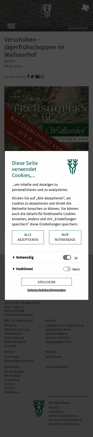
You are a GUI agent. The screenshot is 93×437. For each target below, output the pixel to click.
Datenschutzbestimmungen (46, 290)
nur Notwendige (65, 237)
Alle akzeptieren (28, 237)
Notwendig (25, 257)
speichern (46, 282)
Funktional (24, 269)
